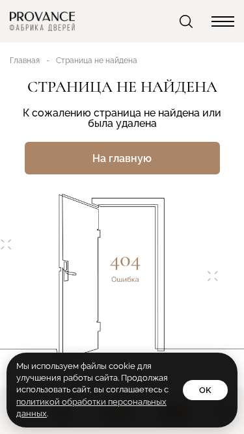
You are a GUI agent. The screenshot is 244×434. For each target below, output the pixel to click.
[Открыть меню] (222, 21)
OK (205, 390)
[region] (122, 217)
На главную (122, 158)
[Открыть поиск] (187, 21)
